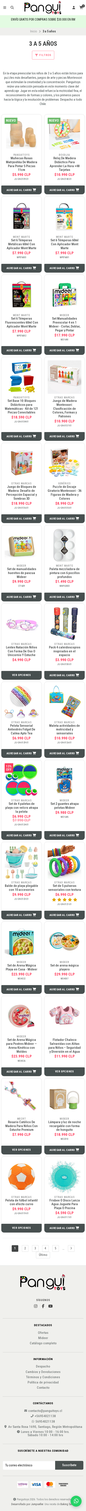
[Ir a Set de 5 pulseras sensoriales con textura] (64, 862)
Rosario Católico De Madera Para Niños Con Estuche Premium (21, 1126)
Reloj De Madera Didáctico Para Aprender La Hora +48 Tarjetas (64, 164)
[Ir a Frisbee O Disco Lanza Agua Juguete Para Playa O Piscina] (64, 1176)
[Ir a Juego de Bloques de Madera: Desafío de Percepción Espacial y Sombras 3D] (21, 463)
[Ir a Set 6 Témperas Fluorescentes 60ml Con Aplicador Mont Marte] (21, 295)
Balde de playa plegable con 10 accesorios (21, 888)
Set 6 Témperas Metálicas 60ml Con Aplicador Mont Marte (21, 244)
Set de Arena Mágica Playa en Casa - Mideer (21, 967)
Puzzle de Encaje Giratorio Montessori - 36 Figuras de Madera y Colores (64, 492)
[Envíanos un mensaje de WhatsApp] (76, 1501)
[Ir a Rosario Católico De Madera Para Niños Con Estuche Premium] (21, 1098)
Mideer (43, 1338)
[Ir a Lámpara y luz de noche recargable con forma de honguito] (64, 1098)
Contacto (43, 1387)
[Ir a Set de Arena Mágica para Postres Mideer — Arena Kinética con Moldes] (21, 1016)
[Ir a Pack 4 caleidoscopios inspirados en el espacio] (64, 623)
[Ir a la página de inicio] (43, 7)
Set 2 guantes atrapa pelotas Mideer (64, 806)
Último (43, 1255)
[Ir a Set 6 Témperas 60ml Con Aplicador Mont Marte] (64, 216)
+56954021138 (45, 1416)
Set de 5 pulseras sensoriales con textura (64, 888)
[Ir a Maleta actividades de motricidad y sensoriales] (64, 702)
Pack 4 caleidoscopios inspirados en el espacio (64, 651)
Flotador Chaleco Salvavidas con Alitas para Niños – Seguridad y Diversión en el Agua (64, 1045)
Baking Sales (67, 1504)
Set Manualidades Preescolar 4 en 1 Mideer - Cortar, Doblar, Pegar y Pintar (64, 324)
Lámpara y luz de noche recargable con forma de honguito (64, 1126)
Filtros (44, 55)
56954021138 (45, 1421)
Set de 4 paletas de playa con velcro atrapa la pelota (21, 808)
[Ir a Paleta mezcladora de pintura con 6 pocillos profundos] (64, 545)
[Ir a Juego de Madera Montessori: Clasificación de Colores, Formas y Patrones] (64, 377)
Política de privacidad (43, 1382)
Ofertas (43, 1332)
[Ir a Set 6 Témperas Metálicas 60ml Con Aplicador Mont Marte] (21, 216)
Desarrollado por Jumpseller (27, 1504)
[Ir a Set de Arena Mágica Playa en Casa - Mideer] (21, 941)
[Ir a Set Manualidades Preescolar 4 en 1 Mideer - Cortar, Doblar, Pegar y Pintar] (64, 295)
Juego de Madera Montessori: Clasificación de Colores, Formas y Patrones (64, 408)
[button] (21, 190)
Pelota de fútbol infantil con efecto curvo (21, 1202)
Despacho (43, 1366)
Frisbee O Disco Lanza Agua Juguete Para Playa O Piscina (64, 1204)
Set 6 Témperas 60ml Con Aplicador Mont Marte (64, 244)
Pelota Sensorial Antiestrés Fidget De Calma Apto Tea (21, 729)
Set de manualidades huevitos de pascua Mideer (21, 573)
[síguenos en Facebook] (43, 1306)
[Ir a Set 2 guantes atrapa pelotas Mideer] (64, 780)
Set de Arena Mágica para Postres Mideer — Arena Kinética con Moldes (21, 1045)
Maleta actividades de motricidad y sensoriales (64, 729)
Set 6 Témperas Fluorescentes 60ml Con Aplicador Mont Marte (21, 322)
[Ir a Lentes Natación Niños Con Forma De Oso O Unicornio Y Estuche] (21, 623)
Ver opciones (21, 675)
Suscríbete (69, 1465)
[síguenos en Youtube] (50, 1306)
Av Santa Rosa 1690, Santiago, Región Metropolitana (45, 1427)
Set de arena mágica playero (64, 967)
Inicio (33, 31)
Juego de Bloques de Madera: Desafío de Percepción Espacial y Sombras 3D (21, 492)
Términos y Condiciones (43, 1377)
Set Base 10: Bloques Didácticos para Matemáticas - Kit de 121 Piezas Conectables (21, 406)
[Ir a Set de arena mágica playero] (64, 941)
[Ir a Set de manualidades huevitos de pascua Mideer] (21, 545)
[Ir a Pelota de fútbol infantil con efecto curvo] (21, 1176)
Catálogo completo (43, 1343)
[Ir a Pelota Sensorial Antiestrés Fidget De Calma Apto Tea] (21, 702)
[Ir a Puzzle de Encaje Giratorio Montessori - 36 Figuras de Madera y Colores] (64, 463)
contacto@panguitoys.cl (45, 1411)
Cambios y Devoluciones (43, 1372)
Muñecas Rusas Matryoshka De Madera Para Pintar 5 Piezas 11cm (21, 164)
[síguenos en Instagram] (35, 1306)
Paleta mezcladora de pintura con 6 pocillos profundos (64, 573)
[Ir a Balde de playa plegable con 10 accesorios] (21, 862)
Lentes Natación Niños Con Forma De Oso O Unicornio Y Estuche (21, 651)
